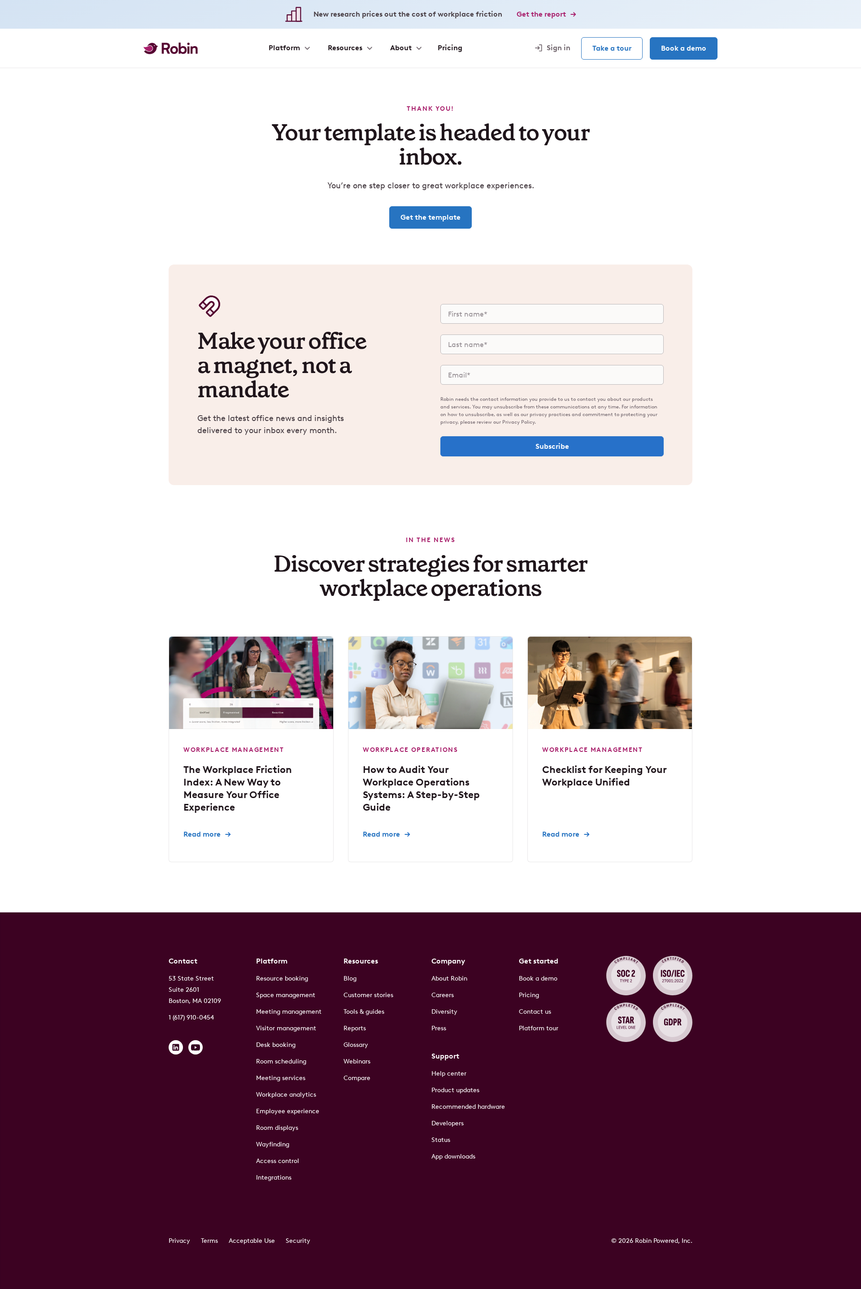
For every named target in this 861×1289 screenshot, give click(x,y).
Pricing (529, 995)
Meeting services (280, 1078)
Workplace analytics (286, 1094)
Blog (350, 978)
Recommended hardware (468, 1107)
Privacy (179, 1241)
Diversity (444, 1012)
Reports (355, 1028)
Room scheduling (281, 1061)
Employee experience (287, 1111)
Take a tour (611, 48)
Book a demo (683, 48)
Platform (271, 961)
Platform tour (538, 1028)
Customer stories (368, 995)
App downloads (453, 1156)
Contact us (535, 1012)
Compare (357, 1078)
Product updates (455, 1090)
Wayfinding (272, 1144)
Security (298, 1241)
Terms (209, 1241)
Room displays (277, 1128)
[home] (171, 48)
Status (440, 1140)
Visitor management (286, 1028)
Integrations (273, 1177)
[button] (289, 48)
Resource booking (282, 978)
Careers (442, 995)
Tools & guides (364, 1012)
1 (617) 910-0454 (191, 1017)
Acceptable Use (252, 1241)
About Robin (449, 978)
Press (438, 1028)
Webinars (357, 1061)
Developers (447, 1123)
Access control (277, 1161)
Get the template (430, 217)
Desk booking (276, 1045)
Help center (448, 1073)
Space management (285, 995)
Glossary (356, 1045)
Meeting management (289, 1012)
